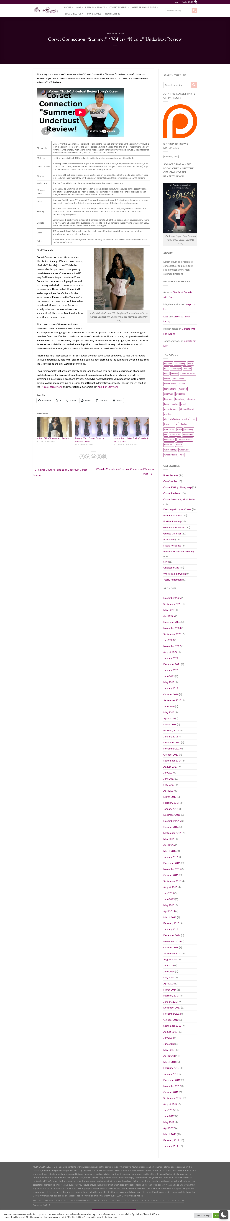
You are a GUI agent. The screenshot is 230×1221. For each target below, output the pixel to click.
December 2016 (172, 814)
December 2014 (172, 935)
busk (166, 373)
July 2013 (168, 1037)
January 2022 (170, 658)
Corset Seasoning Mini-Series (179, 499)
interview (191, 399)
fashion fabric (170, 389)
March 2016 (169, 850)
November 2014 (172, 941)
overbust (168, 414)
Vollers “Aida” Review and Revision (53, 438)
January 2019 (170, 688)
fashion (182, 383)
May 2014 (168, 977)
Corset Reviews (115, 33)
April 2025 (169, 615)
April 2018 (169, 718)
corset (167, 378)
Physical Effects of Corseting (178, 551)
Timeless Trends (184, 439)
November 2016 (172, 820)
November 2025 (172, 597)
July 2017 (168, 772)
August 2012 (170, 1103)
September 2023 (172, 634)
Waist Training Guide (144, 7)
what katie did (170, 454)
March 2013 (169, 1061)
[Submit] (194, 10)
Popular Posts (156, 1200)
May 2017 (168, 784)
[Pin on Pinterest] (99, 456)
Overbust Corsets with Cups (177, 295)
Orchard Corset (187, 409)
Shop (78, 7)
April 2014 (169, 983)
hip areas (168, 399)
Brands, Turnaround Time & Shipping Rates (68, 1200)
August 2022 (170, 651)
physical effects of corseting (176, 419)
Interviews (169, 539)
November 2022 (172, 646)
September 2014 (172, 953)
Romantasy (169, 429)
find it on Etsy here (108, 386)
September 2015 (172, 881)
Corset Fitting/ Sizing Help (177, 487)
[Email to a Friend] (93, 456)
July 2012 (168, 1110)
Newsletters (112, 13)
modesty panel (170, 409)
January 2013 (170, 1073)
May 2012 (168, 1122)
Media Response (172, 545)
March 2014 (169, 989)
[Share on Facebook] (82, 456)
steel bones (188, 434)
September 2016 (172, 832)
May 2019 (168, 682)
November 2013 (172, 1013)
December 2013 (172, 1007)
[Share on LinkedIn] (104, 456)
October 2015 (171, 874)
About (67, 7)
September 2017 (172, 760)
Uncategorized (171, 567)
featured (183, 389)
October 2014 (171, 947)
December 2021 (172, 664)
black (190, 363)
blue (166, 368)
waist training (170, 449)
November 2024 (172, 627)
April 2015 (169, 911)
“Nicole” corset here (51, 386)
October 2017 (171, 754)
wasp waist (184, 449)
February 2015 (171, 923)
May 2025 (168, 609)
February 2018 (171, 730)
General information (174, 527)
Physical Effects (137, 1200)
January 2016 (170, 856)
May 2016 (168, 838)
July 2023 (168, 639)
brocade (187, 368)
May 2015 (168, 905)
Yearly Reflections (173, 579)
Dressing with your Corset (177, 509)
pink (194, 419)
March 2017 (169, 796)
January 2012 (170, 1146)
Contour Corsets (188, 373)
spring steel (175, 434)
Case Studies (170, 481)
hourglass (179, 399)
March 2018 (169, 724)
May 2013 (168, 1049)
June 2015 (169, 899)
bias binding (180, 363)
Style (166, 561)
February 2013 (171, 1067)
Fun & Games (94, 13)
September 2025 (172, 603)
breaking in (176, 368)
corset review (179, 378)
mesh (183, 404)
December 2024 (172, 621)
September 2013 (172, 1025)
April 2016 (169, 844)
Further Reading (172, 521)
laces (166, 404)
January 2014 (170, 1001)
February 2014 (171, 995)
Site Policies (100, 1200)
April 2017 (169, 790)
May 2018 (168, 712)
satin (179, 429)
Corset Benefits (119, 7)
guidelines (180, 394)
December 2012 (172, 1079)
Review (184, 424)
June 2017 (169, 778)
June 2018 (169, 706)
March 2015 (169, 917)
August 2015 (170, 887)
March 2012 (169, 1134)
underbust (168, 444)
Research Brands (95, 7)
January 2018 (170, 736)
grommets (169, 394)
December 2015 (172, 862)
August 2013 (170, 1031)
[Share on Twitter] (87, 456)
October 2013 (171, 1019)
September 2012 (172, 1097)
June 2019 (169, 676)
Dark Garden (170, 383)
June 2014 (169, 971)
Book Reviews (170, 475)
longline (175, 404)
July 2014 (168, 965)
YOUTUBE (38, 1200)
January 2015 (170, 929)
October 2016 (171, 826)
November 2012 (172, 1085)
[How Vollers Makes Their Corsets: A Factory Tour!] (131, 427)
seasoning (188, 429)
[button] (223, 1214)
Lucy (165, 316)
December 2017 (172, 742)
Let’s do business (175, 1200)
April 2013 (169, 1055)
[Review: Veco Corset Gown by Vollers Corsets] (92, 427)
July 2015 (168, 893)
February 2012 (171, 1140)
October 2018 (171, 694)
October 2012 (171, 1091)
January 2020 (170, 670)
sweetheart (169, 439)
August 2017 (170, 766)
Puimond (168, 424)
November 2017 (172, 748)
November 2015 (172, 869)
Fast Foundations (172, 515)
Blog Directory (74, 13)
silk (165, 434)
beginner (168, 363)
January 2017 (170, 808)
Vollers (179, 444)
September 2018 (172, 700)
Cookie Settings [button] (203, 1215)
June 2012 (169, 1116)
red (176, 424)
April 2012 (169, 1128)
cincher (174, 373)
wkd (182, 454)
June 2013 (169, 1043)
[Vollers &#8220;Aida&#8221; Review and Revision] (54, 427)
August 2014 (170, 959)
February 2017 (171, 802)
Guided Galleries (172, 533)
